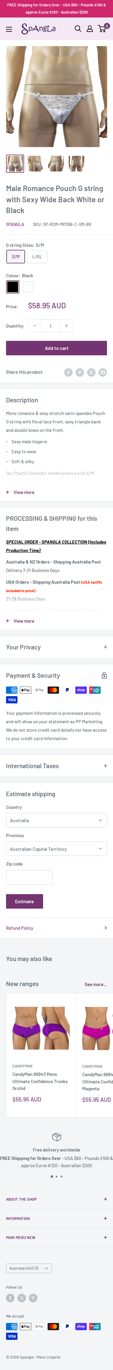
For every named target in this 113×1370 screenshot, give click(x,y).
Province (15, 835)
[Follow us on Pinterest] (33, 1298)
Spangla (15, 224)
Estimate (24, 901)
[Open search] (78, 28)
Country (14, 807)
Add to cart (56, 348)
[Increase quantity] (66, 325)
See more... (96, 984)
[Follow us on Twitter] (21, 1298)
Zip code (14, 863)
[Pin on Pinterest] (80, 371)
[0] (102, 28)
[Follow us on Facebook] (10, 1298)
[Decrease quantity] (34, 325)
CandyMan (22, 1066)
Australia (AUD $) (23, 1268)
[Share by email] (103, 371)
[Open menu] (9, 29)
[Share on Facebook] (68, 371)
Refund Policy (19, 928)
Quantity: (15, 325)
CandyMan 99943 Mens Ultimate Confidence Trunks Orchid (39, 1081)
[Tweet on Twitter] (91, 371)
